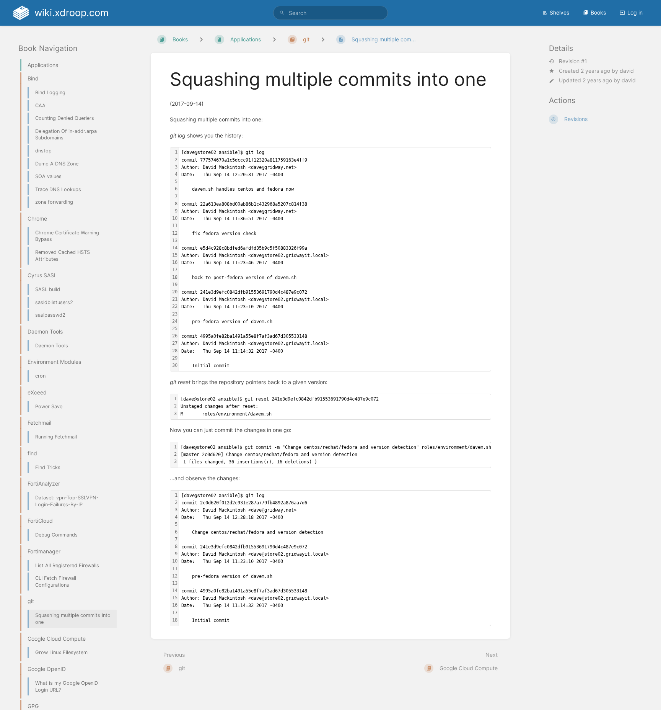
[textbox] (335, 259)
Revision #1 (573, 61)
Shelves (559, 12)
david (627, 70)
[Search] (282, 13)
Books (598, 12)
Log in (635, 12)
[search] (330, 13)
